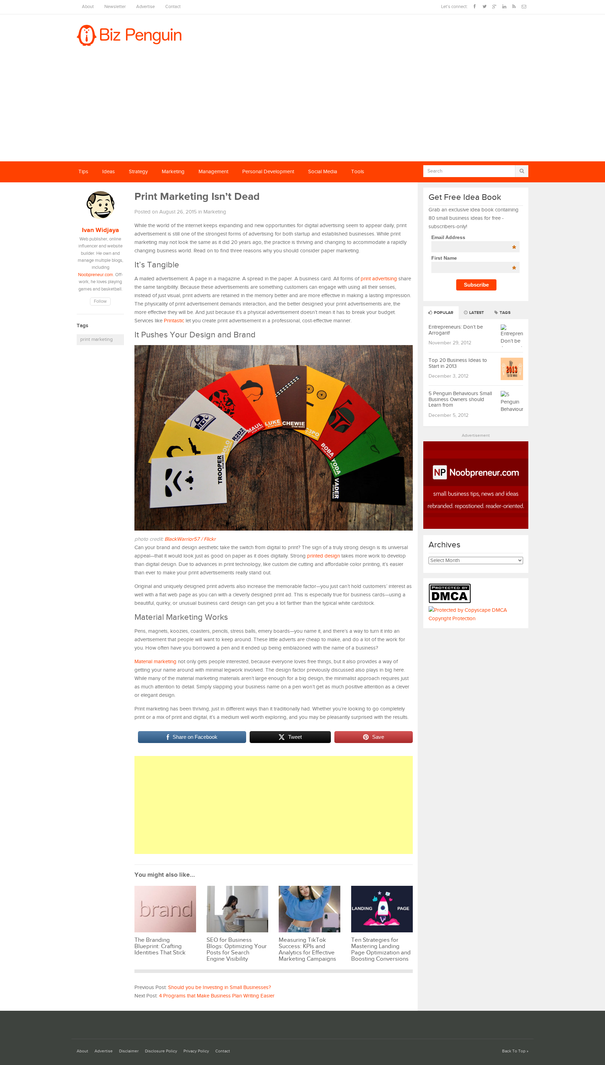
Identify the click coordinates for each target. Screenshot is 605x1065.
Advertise (145, 6)
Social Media (322, 172)
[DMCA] (451, 602)
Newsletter (115, 6)
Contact (173, 6)
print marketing (96, 339)
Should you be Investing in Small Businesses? (219, 987)
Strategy (138, 172)
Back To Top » (515, 1051)
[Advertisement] (302, 109)
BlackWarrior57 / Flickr (190, 539)
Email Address (473, 237)
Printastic (174, 321)
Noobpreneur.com (95, 275)
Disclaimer (129, 1051)
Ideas (108, 172)
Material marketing (155, 662)
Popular (443, 312)
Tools (357, 172)
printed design (323, 556)
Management (213, 172)
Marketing (173, 172)
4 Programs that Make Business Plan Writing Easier (216, 996)
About (88, 6)
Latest (476, 312)
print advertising (379, 279)
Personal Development (268, 172)
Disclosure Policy (161, 1051)
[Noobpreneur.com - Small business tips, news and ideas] (475, 527)
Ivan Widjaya (100, 230)
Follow (100, 301)
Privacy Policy (196, 1051)
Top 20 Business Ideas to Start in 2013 (458, 363)
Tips (83, 172)
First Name (473, 258)
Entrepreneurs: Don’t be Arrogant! (456, 330)
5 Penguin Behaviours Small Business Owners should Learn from (460, 399)
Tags (504, 312)
